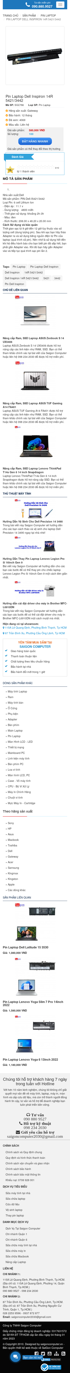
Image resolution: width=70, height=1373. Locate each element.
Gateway (13, 856)
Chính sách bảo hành (18, 1169)
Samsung (13, 867)
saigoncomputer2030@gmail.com (35, 1136)
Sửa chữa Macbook (17, 1256)
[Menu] (60, 4)
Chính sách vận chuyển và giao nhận (27, 1163)
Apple (11, 884)
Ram (10, 697)
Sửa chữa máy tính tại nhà (21, 1245)
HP (9, 828)
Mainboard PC (16, 753)
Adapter (12, 719)
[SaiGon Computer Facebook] (37, 1354)
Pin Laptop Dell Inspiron (44, 266)
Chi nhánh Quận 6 (16, 1239)
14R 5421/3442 (33, 272)
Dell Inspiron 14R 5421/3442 (22, 278)
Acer (10, 862)
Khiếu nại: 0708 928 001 (20, 1180)
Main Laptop (15, 730)
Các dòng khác (17, 890)
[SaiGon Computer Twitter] (43, 1354)
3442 (57, 278)
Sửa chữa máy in (16, 1251)
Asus (11, 834)
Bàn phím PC (16, 764)
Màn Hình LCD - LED (20, 741)
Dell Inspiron (12, 272)
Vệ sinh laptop (14, 1210)
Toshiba (12, 845)
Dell (10, 851)
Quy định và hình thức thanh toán (25, 1157)
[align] (57, 1354)
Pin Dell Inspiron (14, 284)
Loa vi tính (14, 769)
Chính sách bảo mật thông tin (23, 1174)
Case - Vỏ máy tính (19, 781)
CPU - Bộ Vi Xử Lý (18, 786)
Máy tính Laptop (17, 691)
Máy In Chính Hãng (19, 792)
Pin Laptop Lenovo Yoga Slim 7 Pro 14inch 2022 (33, 1003)
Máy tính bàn (15, 702)
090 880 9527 (35, 1119)
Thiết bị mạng (16, 747)
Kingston (13, 879)
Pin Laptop (19, 266)
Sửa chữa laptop (15, 1198)
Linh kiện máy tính (18, 758)
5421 (46, 278)
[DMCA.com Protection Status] (51, 1360)
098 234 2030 (35, 1127)
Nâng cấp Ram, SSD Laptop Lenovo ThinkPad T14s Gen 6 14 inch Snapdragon (32, 470)
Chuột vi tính (15, 797)
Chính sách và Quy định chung (24, 1152)
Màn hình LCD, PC (19, 775)
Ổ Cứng (12, 708)
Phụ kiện (13, 714)
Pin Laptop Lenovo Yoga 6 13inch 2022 (30, 1059)
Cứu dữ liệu (12, 1204)
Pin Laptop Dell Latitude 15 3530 (25, 947)
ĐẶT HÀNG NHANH (35, 141)
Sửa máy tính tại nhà (18, 1193)
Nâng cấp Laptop (16, 1262)
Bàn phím (13, 725)
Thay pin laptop (15, 1215)
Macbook (13, 840)
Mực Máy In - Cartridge (21, 803)
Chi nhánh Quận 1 (16, 1234)
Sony (11, 823)
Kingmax (13, 873)
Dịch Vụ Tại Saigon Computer (23, 1228)
